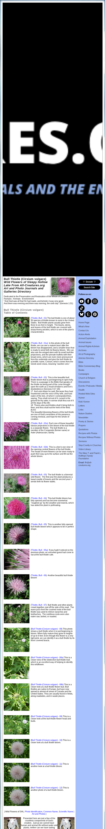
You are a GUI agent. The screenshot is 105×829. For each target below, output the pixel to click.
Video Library (84, 449)
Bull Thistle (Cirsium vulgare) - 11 (46, 764)
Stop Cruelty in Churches (89, 445)
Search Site (89, 287)
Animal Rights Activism (88, 346)
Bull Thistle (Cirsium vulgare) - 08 (46, 629)
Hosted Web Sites (86, 394)
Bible (80, 362)
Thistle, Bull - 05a (39, 550)
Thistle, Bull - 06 (38, 575)
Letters (81, 406)
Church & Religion (86, 378)
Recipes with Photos (87, 433)
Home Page (83, 322)
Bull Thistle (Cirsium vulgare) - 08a (47, 657)
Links (80, 410)
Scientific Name (66, 811)
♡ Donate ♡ (89, 282)
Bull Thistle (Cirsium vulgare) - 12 (46, 788)
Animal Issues (84, 342)
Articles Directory (86, 358)
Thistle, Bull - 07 (38, 605)
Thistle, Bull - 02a (39, 423)
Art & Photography (86, 354)
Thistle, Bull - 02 (38, 377)
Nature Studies (85, 413)
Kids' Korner (84, 402)
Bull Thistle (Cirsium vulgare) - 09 (46, 716)
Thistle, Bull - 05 (38, 524)
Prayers (82, 425)
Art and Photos (38, 814)
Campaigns (83, 374)
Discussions (84, 382)
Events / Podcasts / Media (90, 386)
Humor (81, 398)
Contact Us (83, 330)
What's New (83, 326)
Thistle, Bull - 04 (38, 498)
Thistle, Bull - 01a (39, 343)
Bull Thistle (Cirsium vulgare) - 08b (47, 684)
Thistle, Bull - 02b (39, 447)
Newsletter (83, 417)
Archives (82, 350)
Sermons (82, 441)
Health (81, 390)
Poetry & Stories (85, 421)
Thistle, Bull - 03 (38, 474)
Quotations (83, 429)
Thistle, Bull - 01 (38, 318)
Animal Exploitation (87, 338)
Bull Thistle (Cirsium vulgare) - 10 (46, 740)
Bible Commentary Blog (89, 366)
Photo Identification (33, 811)
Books (81, 370)
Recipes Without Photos (89, 437)
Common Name (50, 811)
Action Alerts (84, 334)
